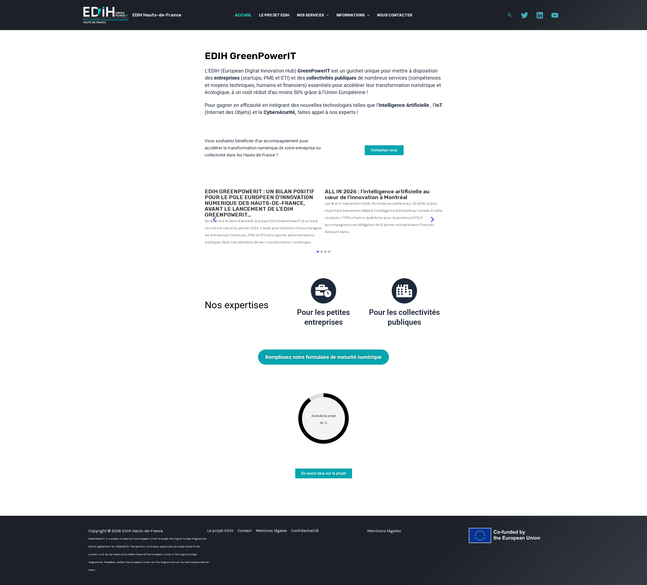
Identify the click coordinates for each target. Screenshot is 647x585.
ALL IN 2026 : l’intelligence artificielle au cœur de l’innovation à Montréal (377, 194)
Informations (350, 15)
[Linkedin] (539, 15)
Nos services (310, 15)
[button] (326, 15)
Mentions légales (271, 530)
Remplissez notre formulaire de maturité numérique (323, 357)
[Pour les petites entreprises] (323, 290)
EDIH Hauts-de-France (156, 14)
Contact (245, 530)
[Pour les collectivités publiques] (404, 290)
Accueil (243, 15)
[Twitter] (524, 15)
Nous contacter (394, 15)
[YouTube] (555, 15)
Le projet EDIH (274, 15)
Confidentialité (304, 530)
